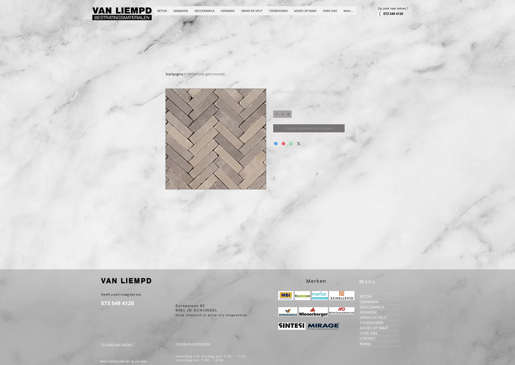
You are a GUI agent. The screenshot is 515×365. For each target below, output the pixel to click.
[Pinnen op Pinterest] (283, 143)
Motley (365, 343)
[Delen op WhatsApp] (291, 143)
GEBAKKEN (369, 301)
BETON (366, 296)
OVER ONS (369, 333)
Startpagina (174, 74)
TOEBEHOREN (371, 322)
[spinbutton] (282, 114)
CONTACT (368, 338)
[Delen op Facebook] (275, 143)
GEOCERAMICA (372, 307)
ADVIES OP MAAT (374, 328)
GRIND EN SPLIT (373, 317)
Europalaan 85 (190, 306)
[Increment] (288, 114)
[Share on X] (298, 143)
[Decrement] (276, 114)
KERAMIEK (368, 312)
